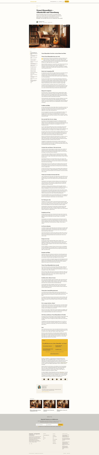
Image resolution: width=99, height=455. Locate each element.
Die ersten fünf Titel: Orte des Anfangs (34, 61)
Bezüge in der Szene (33, 70)
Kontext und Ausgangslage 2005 (34, 57)
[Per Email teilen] (61, 379)
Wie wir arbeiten (55, 439)
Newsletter (66, 1)
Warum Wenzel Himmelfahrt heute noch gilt (34, 73)
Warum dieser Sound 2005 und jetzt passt (34, 76)
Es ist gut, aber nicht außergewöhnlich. (58, 346)
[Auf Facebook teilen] (52, 379)
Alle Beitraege (54, 436)
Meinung (60, 1)
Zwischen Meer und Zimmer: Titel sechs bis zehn (34, 63)
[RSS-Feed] (29, 443)
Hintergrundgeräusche (53, 1)
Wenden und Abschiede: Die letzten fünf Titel (34, 65)
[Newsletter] (31, 443)
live (57, 1)
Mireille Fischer (42, 21)
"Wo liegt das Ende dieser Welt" (52, 367)
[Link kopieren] (65, 379)
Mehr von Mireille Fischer (45, 391)
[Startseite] (33, 1)
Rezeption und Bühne (33, 71)
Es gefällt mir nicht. (58, 349)
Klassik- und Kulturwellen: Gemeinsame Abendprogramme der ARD (35, 410)
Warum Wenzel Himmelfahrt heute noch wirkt (34, 55)
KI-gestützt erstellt (50, 22)
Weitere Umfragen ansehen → (55, 353)
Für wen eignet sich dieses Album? (34, 78)
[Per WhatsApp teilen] (44, 379)
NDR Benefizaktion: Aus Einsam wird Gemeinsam (62, 410)
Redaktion (54, 435)
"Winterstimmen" (61, 372)
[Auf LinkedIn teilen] (57, 379)
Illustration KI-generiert (32, 48)
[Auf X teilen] (48, 379)
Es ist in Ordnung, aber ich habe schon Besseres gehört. (48, 349)
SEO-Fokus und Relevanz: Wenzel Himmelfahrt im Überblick (34, 81)
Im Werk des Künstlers (33, 69)
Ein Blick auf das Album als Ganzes (34, 75)
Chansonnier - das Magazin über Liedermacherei (34, 434)
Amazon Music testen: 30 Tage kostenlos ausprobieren (48, 410)
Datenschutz (54, 443)
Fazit (31, 82)
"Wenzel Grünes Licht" (64, 362)
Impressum (64, 453)
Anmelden (60, 424)
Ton (63, 1)
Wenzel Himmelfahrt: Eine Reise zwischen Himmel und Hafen (34, 53)
